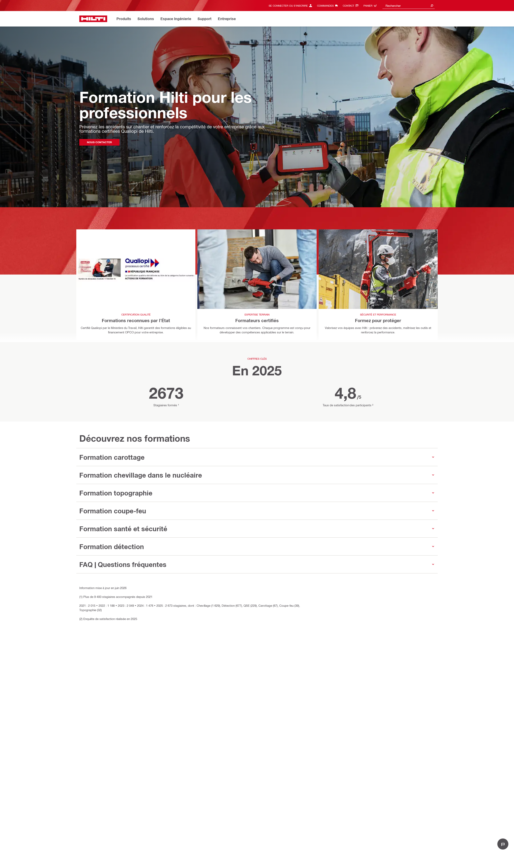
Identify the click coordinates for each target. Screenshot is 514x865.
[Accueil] (93, 18)
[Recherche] (432, 5)
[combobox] (408, 5)
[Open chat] (502, 844)
